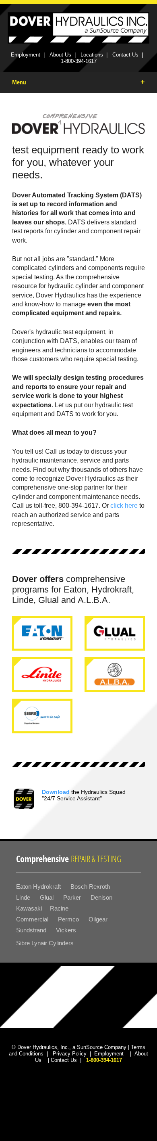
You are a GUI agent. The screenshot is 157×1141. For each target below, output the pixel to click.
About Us (60, 55)
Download (56, 792)
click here (124, 505)
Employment (25, 55)
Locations (92, 55)
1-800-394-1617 (79, 61)
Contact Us (125, 55)
